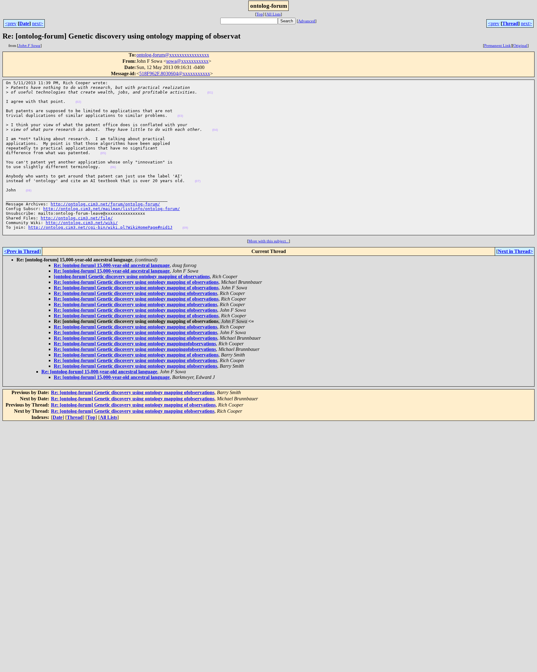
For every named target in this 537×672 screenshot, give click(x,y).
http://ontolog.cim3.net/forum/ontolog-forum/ (105, 204)
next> (37, 23)
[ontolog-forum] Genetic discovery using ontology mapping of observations (132, 276)
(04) (215, 129)
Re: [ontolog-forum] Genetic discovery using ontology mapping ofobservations (135, 293)
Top (259, 14)
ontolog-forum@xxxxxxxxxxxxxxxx (172, 55)
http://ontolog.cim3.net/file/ (77, 218)
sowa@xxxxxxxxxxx (187, 61)
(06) (113, 167)
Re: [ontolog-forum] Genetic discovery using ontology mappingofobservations (135, 343)
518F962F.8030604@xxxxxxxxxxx (174, 73)
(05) (103, 153)
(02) (78, 102)
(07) (197, 181)
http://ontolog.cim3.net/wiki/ (82, 222)
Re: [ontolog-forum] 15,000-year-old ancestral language (112, 265)
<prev (10, 23)
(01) (210, 92)
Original (520, 45)
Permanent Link (497, 45)
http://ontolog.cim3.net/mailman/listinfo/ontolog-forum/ (111, 208)
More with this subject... (268, 241)
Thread (510, 23)
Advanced (306, 21)
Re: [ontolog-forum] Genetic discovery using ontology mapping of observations (136, 282)
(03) (180, 115)
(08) (28, 190)
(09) (185, 227)
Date (24, 23)
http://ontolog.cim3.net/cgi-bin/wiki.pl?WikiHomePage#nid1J (100, 227)
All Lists (273, 14)
